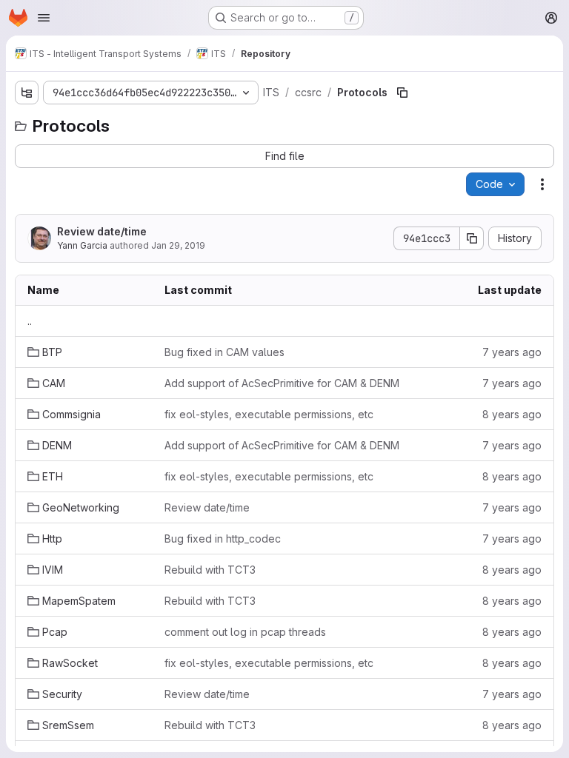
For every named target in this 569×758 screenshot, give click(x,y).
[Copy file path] (402, 92)
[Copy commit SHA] (472, 238)
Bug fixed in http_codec (222, 538)
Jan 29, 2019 (178, 245)
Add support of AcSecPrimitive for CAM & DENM (281, 383)
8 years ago (512, 414)
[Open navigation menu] (44, 18)
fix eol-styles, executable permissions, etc (268, 414)
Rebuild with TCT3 (210, 569)
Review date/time (102, 231)
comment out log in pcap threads (245, 631)
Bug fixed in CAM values (224, 352)
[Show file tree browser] (27, 92)
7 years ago (512, 352)
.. (29, 321)
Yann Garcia (82, 245)
